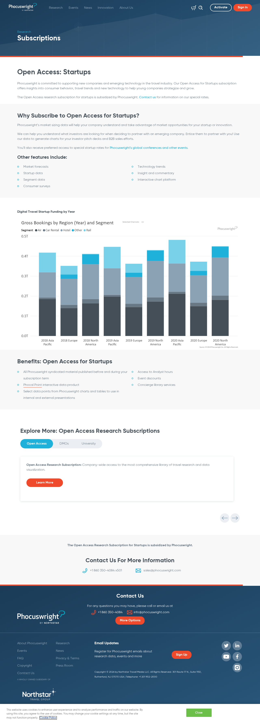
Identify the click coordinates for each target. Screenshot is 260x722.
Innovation (106, 8)
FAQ (20, 658)
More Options (130, 620)
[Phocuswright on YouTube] (226, 656)
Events (73, 8)
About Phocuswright (32, 643)
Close (199, 712)
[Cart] (193, 7)
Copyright (24, 665)
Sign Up (181, 654)
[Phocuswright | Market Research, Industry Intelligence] (23, 7)
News (88, 8)
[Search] (199, 7)
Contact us (147, 97)
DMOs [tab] (64, 443)
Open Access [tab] (37, 443)
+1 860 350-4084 (110, 612)
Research (56, 8)
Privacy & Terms (67, 658)
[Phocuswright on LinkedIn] (237, 645)
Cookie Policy (48, 718)
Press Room (64, 665)
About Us (126, 8)
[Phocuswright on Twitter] (226, 645)
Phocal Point (32, 385)
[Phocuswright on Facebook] (237, 656)
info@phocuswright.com (151, 612)
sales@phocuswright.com (162, 570)
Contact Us (25, 673)
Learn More (44, 482)
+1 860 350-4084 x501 (106, 570)
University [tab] (89, 443)
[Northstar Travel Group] (39, 695)
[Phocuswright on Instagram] (237, 667)
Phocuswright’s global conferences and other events (148, 148)
